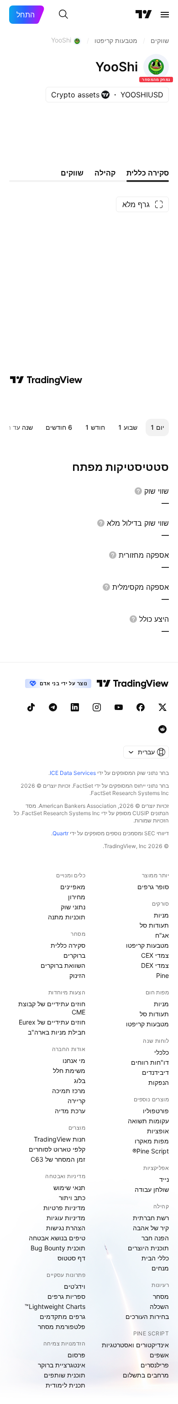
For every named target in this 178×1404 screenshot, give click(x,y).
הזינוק (77, 975)
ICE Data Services (73, 772)
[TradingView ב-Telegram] (53, 707)
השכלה (159, 1306)
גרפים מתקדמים (62, 1316)
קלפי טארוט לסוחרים (57, 1149)
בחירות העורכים (147, 1316)
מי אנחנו (74, 1060)
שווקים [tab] (72, 172)
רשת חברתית (151, 1218)
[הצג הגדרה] (138, 491)
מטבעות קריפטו (147, 945)
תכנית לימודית (65, 1385)
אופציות (158, 1131)
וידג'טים (74, 1286)
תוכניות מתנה (66, 917)
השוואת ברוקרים (63, 965)
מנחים (160, 1268)
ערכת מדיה (70, 1111)
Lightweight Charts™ (55, 1306)
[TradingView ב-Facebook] (140, 707)
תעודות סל (154, 925)
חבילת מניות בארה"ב (56, 1032)
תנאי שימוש (69, 1187)
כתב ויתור (72, 1197)
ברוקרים (74, 955)
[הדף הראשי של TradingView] (144, 14)
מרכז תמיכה (68, 1090)
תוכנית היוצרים (148, 1248)
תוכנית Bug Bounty (58, 1248)
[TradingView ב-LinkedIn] (74, 707)
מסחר (161, 1296)
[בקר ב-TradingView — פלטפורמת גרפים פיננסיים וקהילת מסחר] (46, 380)
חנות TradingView (59, 1139)
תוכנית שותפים (64, 1375)
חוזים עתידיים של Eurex (52, 1022)
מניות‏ (161, 915)
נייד (164, 1179)
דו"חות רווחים (150, 1062)
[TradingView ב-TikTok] (31, 707)
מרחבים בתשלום (146, 1375)
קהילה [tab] (104, 172)
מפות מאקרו (152, 1141)
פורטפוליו (156, 1111)
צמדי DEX (155, 965)
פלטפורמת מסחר (61, 1326)
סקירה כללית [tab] (147, 172)
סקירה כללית (68, 945)
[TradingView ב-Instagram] (96, 707)
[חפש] (63, 14)
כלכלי (161, 1052)
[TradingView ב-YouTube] (118, 707)
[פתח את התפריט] (165, 14)
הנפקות (158, 1082)
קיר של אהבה (151, 1228)
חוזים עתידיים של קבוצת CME (51, 1008)
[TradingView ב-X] (162, 707)
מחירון (76, 897)
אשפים (159, 1355)
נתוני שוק (73, 907)
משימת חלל (69, 1070)
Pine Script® (150, 1151)
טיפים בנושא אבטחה (57, 1238)
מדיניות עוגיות (66, 1218)
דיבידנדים (155, 1072)
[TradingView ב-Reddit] (162, 729)
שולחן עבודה (152, 1189)
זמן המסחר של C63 (58, 1159)
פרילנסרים (155, 1365)
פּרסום (76, 1355)
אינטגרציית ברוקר (61, 1365)
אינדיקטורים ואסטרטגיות (135, 1345)
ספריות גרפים (66, 1296)
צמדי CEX (155, 955)
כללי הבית (155, 1258)
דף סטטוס (71, 1258)
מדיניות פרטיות (64, 1208)
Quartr (60, 833)
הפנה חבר (155, 1238)
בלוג (79, 1080)
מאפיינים (72, 887)
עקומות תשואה (148, 1121)
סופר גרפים (153, 887)
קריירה (76, 1101)
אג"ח (162, 935)
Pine (162, 975)
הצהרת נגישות (65, 1228)
